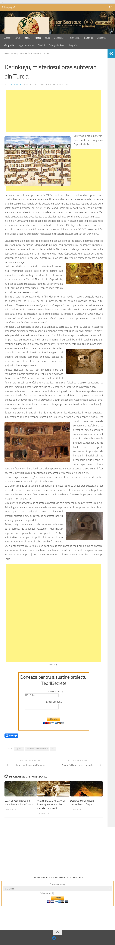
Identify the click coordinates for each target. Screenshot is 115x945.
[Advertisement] (53, 111)
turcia (53, 749)
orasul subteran (42, 749)
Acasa (7, 37)
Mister (38, 37)
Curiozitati (102, 37)
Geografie (9, 45)
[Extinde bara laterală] (111, 53)
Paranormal (74, 37)
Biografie (72, 45)
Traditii (41, 45)
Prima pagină (8, 7)
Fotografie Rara (56, 45)
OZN (47, 37)
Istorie (27, 37)
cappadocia (19, 749)
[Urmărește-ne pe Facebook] (54, 938)
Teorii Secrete (14, 84)
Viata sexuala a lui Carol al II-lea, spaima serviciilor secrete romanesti (51, 804)
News (17, 37)
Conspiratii (59, 37)
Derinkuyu (30, 749)
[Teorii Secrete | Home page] (26, 32)
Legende (88, 37)
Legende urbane (26, 45)
